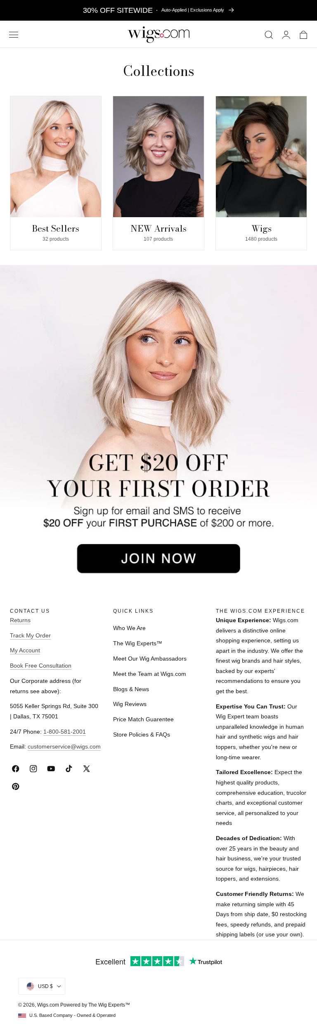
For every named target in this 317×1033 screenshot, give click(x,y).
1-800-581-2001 (64, 731)
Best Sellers (55, 228)
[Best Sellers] (55, 156)
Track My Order (30, 635)
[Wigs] (261, 156)
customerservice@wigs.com (64, 746)
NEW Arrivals (158, 228)
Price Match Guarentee (143, 719)
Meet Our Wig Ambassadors (150, 658)
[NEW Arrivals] (158, 156)
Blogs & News (131, 689)
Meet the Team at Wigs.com (149, 674)
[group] (55, 173)
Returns (20, 620)
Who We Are (129, 628)
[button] (13, 35)
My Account (25, 650)
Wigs (261, 228)
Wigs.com (48, 1005)
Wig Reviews (130, 704)
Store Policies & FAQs (141, 734)
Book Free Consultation (40, 665)
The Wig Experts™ (137, 643)
